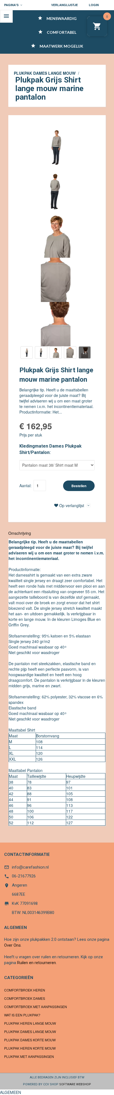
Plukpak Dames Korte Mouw (30, 1039)
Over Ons (12, 945)
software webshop (75, 1084)
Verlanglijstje (64, 5)
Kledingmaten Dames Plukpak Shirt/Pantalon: (50, 449)
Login (94, 5)
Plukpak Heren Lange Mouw (30, 1023)
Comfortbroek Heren (24, 990)
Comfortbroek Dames (24, 998)
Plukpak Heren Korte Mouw (30, 1048)
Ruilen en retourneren (36, 962)
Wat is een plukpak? (22, 1015)
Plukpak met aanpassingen (29, 1056)
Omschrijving (19, 533)
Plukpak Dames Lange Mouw (45, 73)
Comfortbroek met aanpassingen (35, 1006)
